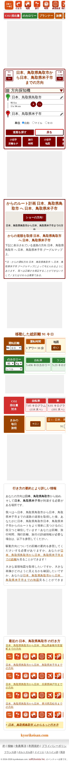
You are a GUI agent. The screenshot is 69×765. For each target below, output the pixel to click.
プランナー (46, 15)
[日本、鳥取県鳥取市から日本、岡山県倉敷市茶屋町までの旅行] (17, 656)
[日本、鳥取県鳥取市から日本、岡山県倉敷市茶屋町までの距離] (9, 656)
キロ (50, 123)
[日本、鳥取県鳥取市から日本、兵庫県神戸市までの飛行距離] (50, 695)
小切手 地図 (47, 141)
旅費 (59, 15)
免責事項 (20, 745)
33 (59, 75)
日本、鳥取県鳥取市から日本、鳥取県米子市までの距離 (34, 555)
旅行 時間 (30, 141)
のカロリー (29, 15)
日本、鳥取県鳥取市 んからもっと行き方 (33, 724)
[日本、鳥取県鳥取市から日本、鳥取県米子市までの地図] (33, 676)
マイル (38, 123)
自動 (26, 123)
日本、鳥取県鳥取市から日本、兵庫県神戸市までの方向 (34, 686)
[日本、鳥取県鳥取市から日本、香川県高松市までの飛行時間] (58, 714)
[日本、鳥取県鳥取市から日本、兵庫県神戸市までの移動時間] (25, 695)
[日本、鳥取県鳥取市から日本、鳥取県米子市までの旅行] (17, 676)
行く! (56, 347)
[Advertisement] (34, 44)
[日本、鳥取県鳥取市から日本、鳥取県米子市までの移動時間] (25, 676)
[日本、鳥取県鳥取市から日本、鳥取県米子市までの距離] (9, 676)
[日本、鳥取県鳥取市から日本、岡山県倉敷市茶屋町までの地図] (33, 656)
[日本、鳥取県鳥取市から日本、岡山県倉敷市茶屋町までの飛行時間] (58, 656)
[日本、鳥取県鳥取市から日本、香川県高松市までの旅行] (17, 714)
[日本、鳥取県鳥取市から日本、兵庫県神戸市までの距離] (9, 695)
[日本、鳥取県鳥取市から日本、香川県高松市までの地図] (33, 714)
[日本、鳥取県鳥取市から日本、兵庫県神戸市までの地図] (33, 695)
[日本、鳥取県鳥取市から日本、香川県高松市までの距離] (9, 714)
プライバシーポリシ (54, 745)
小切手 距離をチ (13, 141)
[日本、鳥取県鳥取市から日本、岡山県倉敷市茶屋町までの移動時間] (25, 656)
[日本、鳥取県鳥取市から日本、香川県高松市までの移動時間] (25, 714)
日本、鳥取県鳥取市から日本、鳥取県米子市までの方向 (34, 667)
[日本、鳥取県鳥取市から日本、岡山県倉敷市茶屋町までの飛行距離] (50, 656)
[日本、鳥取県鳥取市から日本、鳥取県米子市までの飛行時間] (58, 676)
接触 (10, 745)
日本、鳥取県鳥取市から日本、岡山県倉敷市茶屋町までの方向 (34, 647)
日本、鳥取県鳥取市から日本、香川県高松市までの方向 (34, 705)
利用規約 (34, 745)
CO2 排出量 (12, 15)
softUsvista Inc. (37, 759)
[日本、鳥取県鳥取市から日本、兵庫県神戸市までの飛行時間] (58, 695)
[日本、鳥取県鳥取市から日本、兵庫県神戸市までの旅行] (17, 695)
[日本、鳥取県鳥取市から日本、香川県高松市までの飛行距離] (50, 714)
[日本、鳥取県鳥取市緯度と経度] (41, 656)
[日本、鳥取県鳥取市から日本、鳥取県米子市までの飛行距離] (50, 676)
